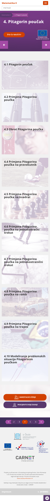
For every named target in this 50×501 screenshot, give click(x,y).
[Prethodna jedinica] (4, 45)
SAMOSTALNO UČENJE (27, 397)
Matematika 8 (9, 3)
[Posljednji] (41, 422)
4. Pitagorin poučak (21, 15)
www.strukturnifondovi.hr (25, 478)
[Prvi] (8, 422)
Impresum (6, 491)
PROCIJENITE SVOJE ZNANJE (27, 405)
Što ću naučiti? (14, 34)
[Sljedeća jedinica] (46, 45)
